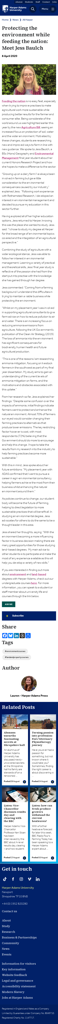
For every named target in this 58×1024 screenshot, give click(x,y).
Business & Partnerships (19, 937)
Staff (38, 2)
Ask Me (8, 604)
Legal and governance (17, 981)
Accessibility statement (19, 986)
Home (5, 19)
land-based (39, 574)
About (6, 920)
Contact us (9, 911)
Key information (14, 969)
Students (29, 2)
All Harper (28, 19)
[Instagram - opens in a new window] (21, 879)
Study (6, 926)
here (34, 583)
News (16, 19)
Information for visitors (19, 964)
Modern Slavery (13, 992)
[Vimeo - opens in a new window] (29, 879)
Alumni (18, 2)
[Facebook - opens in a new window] (13, 879)
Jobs (54, 2)
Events (6, 954)
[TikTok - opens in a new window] (4, 879)
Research (8, 932)
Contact (46, 2)
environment (18, 574)
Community (10, 943)
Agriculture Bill (30, 127)
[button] (33, 9)
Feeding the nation (13, 101)
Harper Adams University (18, 888)
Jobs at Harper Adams (17, 998)
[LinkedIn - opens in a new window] (37, 879)
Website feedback (14, 975)
